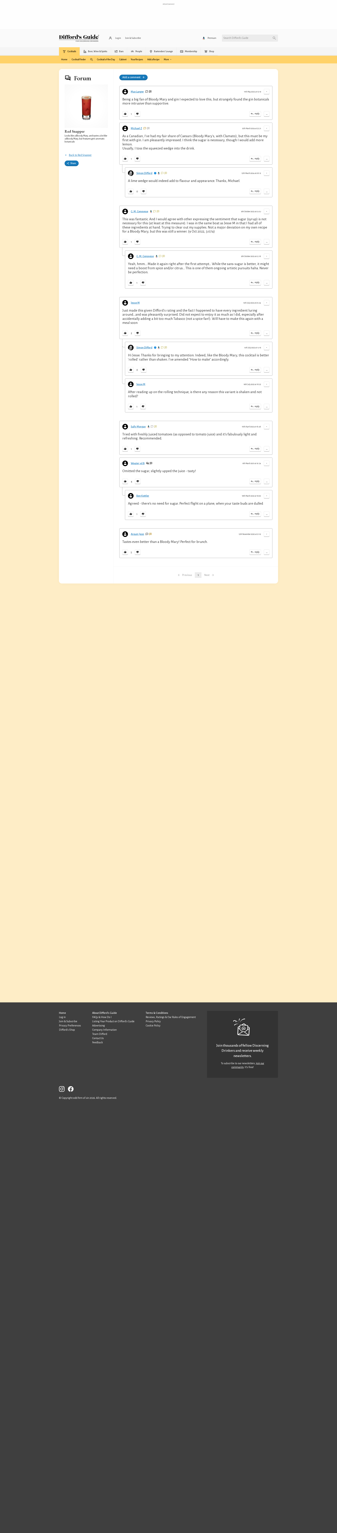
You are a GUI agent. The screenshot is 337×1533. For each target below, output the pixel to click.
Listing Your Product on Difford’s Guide (113, 1021)
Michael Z (136, 128)
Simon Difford (144, 173)
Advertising (98, 1025)
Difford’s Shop (67, 1029)
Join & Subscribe (68, 1021)
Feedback (97, 1042)
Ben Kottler (142, 495)
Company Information (104, 1029)
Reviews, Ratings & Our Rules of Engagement (171, 1017)
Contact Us (98, 1038)
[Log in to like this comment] (125, 114)
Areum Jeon (137, 534)
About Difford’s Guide (104, 1013)
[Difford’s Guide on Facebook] (72, 1089)
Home (62, 1013)
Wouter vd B (138, 463)
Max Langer (137, 91)
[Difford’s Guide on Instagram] (63, 1089)
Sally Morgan (138, 426)
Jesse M (135, 302)
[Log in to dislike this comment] (137, 114)
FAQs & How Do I (102, 1017)
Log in (62, 1017)
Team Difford (99, 1034)
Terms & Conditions (157, 1013)
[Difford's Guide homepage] (79, 38)
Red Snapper (75, 131)
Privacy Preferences (70, 1025)
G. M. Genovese (139, 211)
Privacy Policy (153, 1021)
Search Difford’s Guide (235, 38)
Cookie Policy (153, 1025)
